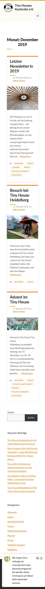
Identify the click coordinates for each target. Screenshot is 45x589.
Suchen (11, 412)
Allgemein (18, 163)
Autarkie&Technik (16, 522)
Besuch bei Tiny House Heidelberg (19, 195)
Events (11, 526)
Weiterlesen (25, 157)
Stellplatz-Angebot (20, 171)
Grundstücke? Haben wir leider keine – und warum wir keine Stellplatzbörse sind (22, 479)
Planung (16, 167)
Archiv (30, 163)
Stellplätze (17, 175)
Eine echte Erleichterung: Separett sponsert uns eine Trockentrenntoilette (20, 467)
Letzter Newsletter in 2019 (21, 66)
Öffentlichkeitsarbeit (22, 384)
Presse (27, 167)
